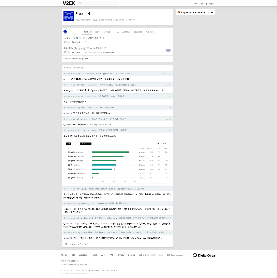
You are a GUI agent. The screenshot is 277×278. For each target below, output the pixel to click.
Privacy (120, 254)
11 (168, 50)
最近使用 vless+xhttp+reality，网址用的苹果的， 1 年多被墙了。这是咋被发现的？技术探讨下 (131, 218)
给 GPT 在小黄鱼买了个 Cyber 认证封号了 (108, 96)
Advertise (84, 254)
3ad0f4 (68, 223)
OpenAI (87, 96)
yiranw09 (84, 73)
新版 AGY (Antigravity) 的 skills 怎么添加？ (85, 48)
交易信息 (138, 31)
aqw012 (84, 188)
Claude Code (93, 84)
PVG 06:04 (95, 270)
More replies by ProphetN (76, 244)
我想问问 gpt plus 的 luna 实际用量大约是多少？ (114, 73)
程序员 (66, 42)
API (103, 254)
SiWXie (83, 84)
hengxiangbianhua (88, 203)
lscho (67, 79)
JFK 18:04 (114, 270)
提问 (97, 31)
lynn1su (84, 218)
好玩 (117, 31)
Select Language (176, 255)
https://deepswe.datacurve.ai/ (100, 124)
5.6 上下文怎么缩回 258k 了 (105, 107)
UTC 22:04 (86, 270)
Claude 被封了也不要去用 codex (116, 203)
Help (73, 254)
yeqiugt (68, 124)
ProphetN (87, 31)
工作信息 (126, 31)
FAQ (111, 254)
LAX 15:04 (105, 270)
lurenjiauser (85, 119)
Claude (100, 203)
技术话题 (107, 31)
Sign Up (204, 3)
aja (82, 96)
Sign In (212, 3)
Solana (131, 254)
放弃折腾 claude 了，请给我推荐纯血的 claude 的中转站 (122, 188)
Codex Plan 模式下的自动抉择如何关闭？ (84, 38)
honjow (83, 107)
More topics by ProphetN (76, 58)
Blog (95, 254)
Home (196, 3)
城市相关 (150, 31)
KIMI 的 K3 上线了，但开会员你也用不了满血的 (118, 84)
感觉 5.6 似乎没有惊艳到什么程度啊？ (113, 119)
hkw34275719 (108, 52)
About (64, 254)
